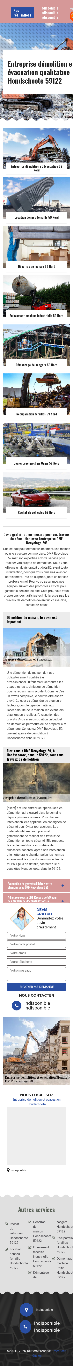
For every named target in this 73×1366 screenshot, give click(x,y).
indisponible (49, 8)
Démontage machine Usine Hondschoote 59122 (62, 1268)
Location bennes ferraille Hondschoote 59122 (15, 1258)
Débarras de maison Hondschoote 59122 (39, 1231)
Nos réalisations (22, 12)
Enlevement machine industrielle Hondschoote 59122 (39, 1256)
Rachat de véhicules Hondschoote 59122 (15, 1233)
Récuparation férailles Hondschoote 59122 (62, 1245)
